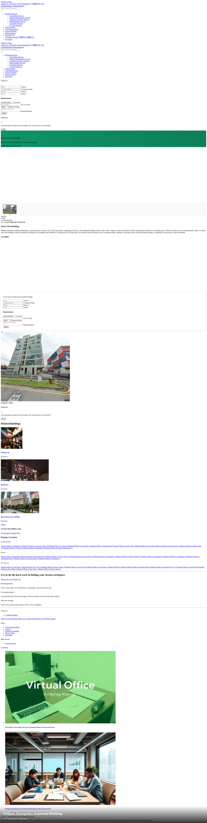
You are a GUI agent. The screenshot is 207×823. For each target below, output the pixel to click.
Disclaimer (9, 635)
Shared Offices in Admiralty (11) (12, 546)
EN (29, 4)
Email (24, 94)
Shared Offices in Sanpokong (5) (153, 557)
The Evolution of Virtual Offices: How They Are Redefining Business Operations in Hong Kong (30, 727)
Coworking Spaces (11, 29)
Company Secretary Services (19, 20)
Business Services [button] (11, 14)
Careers (7, 629)
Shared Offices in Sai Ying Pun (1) (168, 546)
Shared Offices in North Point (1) (102, 546)
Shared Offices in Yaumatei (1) (49, 559)
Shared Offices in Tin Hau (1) (14, 548)
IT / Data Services (15, 25)
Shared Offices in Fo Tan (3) (32, 567)
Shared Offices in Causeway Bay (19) (36, 546)
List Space (8, 39)
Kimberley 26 (5, 452)
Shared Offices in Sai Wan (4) (146, 546)
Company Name (26, 89)
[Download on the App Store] (5, 533)
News (10, 2)
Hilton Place (4, 484)
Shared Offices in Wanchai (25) (34, 548)
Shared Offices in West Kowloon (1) (27, 559)
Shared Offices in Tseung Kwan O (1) (164, 567)
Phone (24, 91)
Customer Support (11, 615)
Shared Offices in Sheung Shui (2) (139, 567)
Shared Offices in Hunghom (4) (11, 557)
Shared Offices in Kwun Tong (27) (59, 557)
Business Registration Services (19, 18)
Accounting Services (16, 16)
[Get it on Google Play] (15, 533)
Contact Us (5, 4)
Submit (4, 113)
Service (17, 102)
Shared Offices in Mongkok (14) (106, 557)
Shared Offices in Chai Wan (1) (80, 546)
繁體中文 (30, 37)
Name (24, 87)
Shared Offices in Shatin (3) (118, 567)
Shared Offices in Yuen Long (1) (50, 569)
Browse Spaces (10, 33)
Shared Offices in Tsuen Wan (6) (188, 567)
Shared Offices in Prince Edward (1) (129, 557)
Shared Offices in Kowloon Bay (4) (34, 557)
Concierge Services (16, 23)
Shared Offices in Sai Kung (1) (98, 567)
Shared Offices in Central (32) (59, 546)
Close (3, 129)
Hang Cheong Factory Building (10, 517)
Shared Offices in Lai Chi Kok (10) (83, 557)
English (15, 37)
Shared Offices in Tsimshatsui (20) (176, 557)
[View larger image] (9, 209)
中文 (42, 4)
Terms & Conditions (12, 631)
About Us (4, 2)
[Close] (2, 85)
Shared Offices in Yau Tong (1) (28, 569)
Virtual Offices (10, 27)
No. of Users (25, 105)
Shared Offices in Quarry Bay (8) (125, 546)
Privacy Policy (10, 633)
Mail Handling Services (17, 22)
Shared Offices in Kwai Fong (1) (76, 567)
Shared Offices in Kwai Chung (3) (53, 567)
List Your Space (10, 643)
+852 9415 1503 (14, 4)
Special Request (26, 111)
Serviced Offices (10, 31)
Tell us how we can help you (10, 579)
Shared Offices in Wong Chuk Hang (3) (59, 548)
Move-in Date (14, 107)
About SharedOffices (12, 627)
